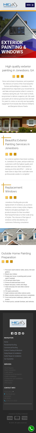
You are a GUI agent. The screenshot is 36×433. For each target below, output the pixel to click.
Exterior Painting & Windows (13, 350)
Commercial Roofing (11, 347)
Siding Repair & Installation (12, 353)
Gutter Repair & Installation (12, 356)
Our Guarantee (8, 359)
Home (6, 342)
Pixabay (8, 56)
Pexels (14, 56)
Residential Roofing (10, 345)
